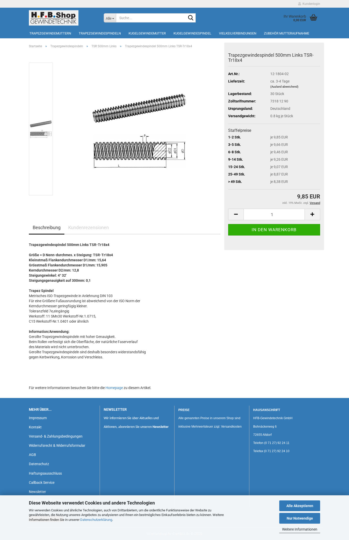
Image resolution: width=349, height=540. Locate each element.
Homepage (114, 388)
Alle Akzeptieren (299, 506)
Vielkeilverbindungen (237, 33)
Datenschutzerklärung (96, 520)
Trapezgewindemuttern (50, 33)
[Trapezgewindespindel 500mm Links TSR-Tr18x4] (139, 129)
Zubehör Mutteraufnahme (286, 33)
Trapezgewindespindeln (100, 33)
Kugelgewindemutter (147, 33)
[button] (235, 214)
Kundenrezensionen (88, 227)
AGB (32, 455)
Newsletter (37, 492)
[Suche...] (191, 18)
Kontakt (35, 427)
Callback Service (41, 482)
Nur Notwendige (300, 518)
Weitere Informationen (299, 529)
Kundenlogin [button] (310, 4)
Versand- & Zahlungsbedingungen (56, 436)
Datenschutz (39, 464)
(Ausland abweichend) (284, 86)
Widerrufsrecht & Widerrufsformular (57, 445)
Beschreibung (47, 227)
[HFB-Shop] (62, 18)
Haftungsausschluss (45, 473)
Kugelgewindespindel (192, 33)
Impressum (38, 418)
